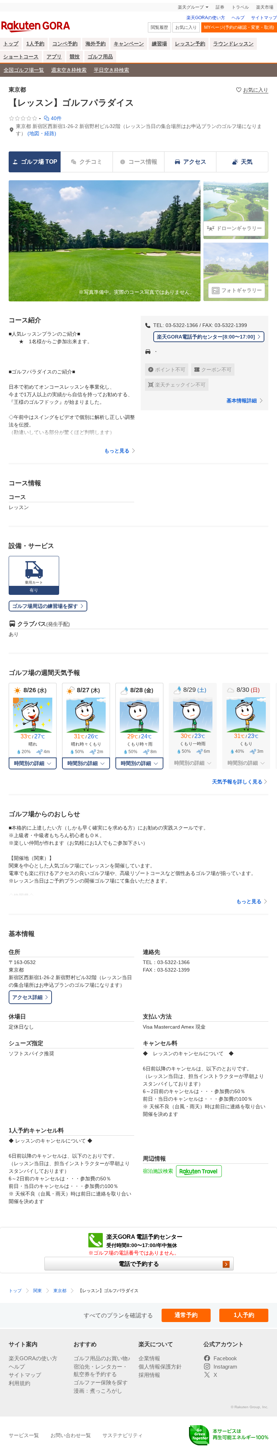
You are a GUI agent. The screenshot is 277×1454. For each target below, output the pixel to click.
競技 (75, 56)
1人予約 (35, 44)
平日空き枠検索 (111, 70)
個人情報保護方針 (160, 1367)
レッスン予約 (190, 44)
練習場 (159, 44)
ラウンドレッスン (233, 44)
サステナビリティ (122, 1435)
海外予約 (95, 44)
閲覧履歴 (159, 27)
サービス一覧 (24, 1435)
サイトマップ (264, 17)
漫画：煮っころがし (98, 1391)
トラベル (240, 7)
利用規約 (19, 1383)
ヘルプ (238, 17)
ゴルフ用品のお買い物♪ (102, 1358)
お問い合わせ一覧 (70, 1435)
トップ (10, 44)
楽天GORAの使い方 (205, 17)
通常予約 (186, 1315)
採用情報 (149, 1375)
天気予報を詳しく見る (237, 782)
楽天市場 (264, 7)
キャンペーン (129, 44)
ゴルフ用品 (100, 56)
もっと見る (116, 451)
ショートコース (21, 56)
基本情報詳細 (242, 400)
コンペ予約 (65, 44)
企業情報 (149, 1358)
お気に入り (186, 27)
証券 (220, 7)
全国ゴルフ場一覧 (24, 70)
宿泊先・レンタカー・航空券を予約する (101, 1370)
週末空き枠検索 (69, 70)
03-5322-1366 (182, 325)
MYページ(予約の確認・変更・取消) (239, 27)
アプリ (54, 56)
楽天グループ (191, 7)
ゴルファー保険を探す (101, 1382)
